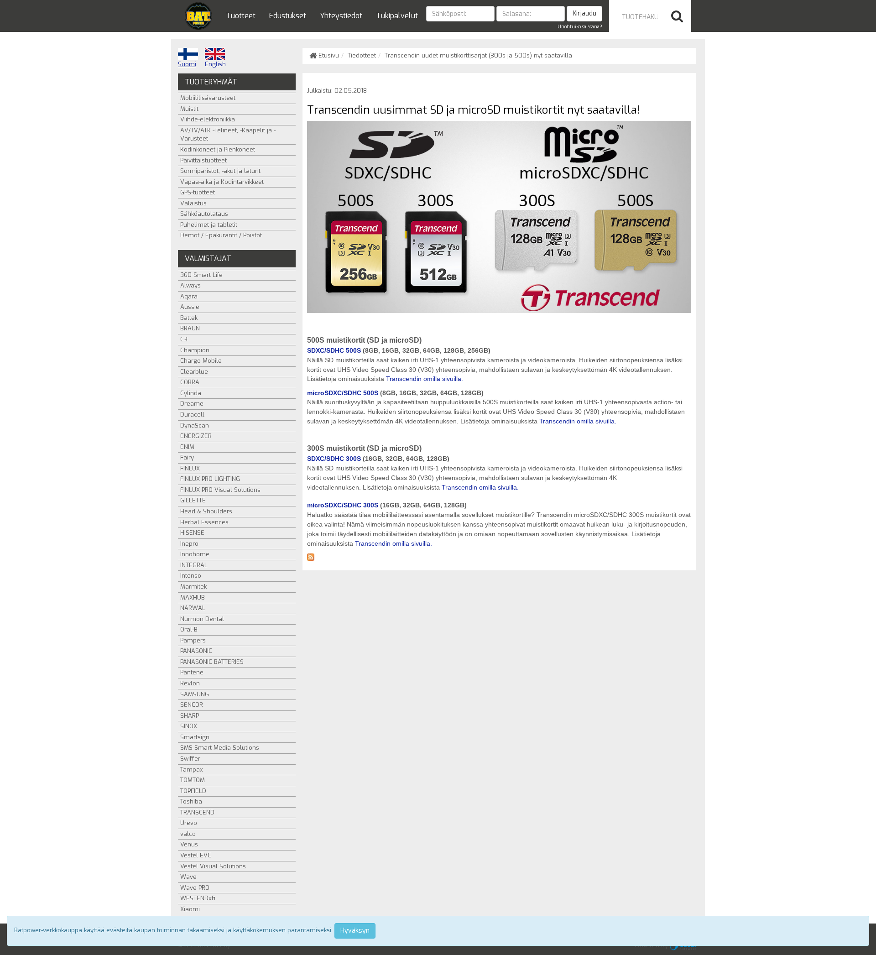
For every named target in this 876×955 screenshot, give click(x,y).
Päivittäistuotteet (203, 160)
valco (188, 834)
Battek (189, 318)
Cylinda (190, 393)
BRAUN (190, 328)
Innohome (194, 554)
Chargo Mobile (201, 361)
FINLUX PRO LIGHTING (210, 479)
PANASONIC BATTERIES (212, 662)
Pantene (191, 672)
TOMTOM (192, 780)
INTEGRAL (194, 565)
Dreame (191, 403)
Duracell (192, 414)
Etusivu (328, 55)
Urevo (188, 823)
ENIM (187, 447)
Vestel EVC (195, 855)
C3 (184, 339)
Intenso (190, 575)
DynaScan (194, 425)
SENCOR (191, 705)
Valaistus (193, 203)
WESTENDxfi (197, 898)
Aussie (189, 307)
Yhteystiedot (341, 16)
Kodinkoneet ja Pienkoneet (217, 149)
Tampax (191, 769)
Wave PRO (194, 888)
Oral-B (189, 629)
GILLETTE (193, 500)
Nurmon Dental (202, 619)
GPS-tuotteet (197, 192)
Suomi (187, 64)
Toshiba (191, 801)
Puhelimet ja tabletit (208, 225)
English (215, 64)
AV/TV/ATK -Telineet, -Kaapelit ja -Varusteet (228, 134)
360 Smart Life (201, 275)
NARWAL (192, 608)
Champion (194, 350)
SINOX (188, 726)
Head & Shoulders (206, 511)
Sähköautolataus (204, 214)
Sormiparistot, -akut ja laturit (220, 171)
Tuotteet (241, 16)
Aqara (189, 296)
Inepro (189, 544)
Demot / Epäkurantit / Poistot (221, 235)
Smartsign (194, 737)
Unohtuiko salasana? (580, 27)
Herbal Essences (204, 522)
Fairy (187, 457)
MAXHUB (192, 597)
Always (190, 285)
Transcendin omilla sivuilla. (424, 378)
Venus (189, 844)
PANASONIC (196, 651)
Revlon (190, 683)
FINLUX (190, 468)
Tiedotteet (362, 55)
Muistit (189, 109)
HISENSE (192, 533)
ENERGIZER (196, 436)
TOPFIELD (193, 791)
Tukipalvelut (397, 16)
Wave (188, 877)
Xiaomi (190, 909)
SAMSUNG (194, 694)
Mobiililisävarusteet (207, 98)
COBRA (189, 382)
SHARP (189, 716)
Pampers (193, 640)
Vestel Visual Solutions (213, 866)
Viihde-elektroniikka (207, 119)
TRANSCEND (197, 812)
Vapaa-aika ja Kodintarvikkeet (222, 182)
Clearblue (194, 372)
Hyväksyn (355, 930)
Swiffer (190, 758)
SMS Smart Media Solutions (219, 747)
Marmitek (193, 586)
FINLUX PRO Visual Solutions (220, 490)
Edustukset (287, 16)
